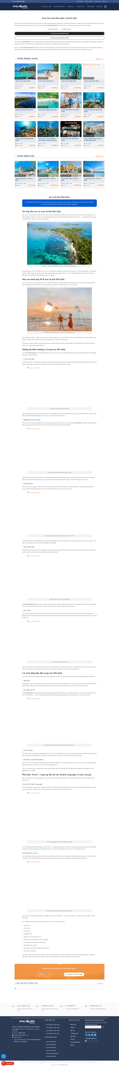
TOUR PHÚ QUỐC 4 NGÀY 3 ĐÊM (69, 179)
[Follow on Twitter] (92, 1035)
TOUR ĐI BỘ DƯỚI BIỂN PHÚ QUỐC (93, 110)
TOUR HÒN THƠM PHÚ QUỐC (47, 110)
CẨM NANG (80, 6)
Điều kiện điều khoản (91, 1062)
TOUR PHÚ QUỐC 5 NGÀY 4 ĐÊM (92, 179)
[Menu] (105, 6)
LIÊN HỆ (99, 6)
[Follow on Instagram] (89, 1035)
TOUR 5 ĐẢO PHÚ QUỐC (91, 81)
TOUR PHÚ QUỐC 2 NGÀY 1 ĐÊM (24, 179)
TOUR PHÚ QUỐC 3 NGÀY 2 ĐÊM (46, 179)
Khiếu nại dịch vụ (53, 1062)
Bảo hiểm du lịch (42, 1062)
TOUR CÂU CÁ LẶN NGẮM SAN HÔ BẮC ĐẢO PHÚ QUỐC (47, 139)
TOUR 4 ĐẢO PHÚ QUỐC (68, 81)
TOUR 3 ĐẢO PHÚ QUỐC (46, 81)
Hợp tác (72, 1045)
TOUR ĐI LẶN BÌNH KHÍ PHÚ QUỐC (24, 139)
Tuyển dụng (97, 1)
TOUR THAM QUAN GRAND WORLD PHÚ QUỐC (93, 139)
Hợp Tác (104, 1)
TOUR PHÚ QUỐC (58, 6)
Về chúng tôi (79, 1)
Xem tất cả (99, 59)
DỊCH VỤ (70, 6)
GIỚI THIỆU (90, 6)
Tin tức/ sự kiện (89, 1)
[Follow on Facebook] (86, 1035)
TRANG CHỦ (47, 6)
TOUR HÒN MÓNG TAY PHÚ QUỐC (70, 110)
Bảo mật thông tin (78, 1062)
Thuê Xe (73, 1027)
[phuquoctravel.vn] (20, 6)
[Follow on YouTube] (95, 1035)
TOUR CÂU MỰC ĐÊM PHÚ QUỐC (69, 139)
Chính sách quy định (66, 1062)
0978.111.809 (53, 29)
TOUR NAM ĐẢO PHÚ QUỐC (24, 110)
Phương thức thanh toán (28, 1062)
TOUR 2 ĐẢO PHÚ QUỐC (23, 81)
